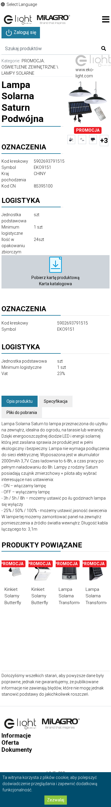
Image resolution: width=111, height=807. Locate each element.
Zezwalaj (55, 800)
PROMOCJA (33, 60)
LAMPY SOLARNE (17, 73)
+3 (104, 140)
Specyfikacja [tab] (55, 401)
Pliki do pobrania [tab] (22, 412)
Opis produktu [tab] (20, 401)
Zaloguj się (24, 32)
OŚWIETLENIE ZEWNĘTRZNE (28, 67)
